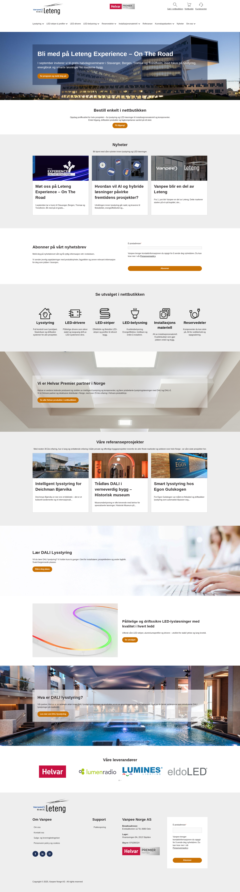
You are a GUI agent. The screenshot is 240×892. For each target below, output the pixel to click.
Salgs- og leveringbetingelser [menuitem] (47, 838)
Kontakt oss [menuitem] (39, 833)
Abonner (165, 268)
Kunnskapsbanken (163, 24)
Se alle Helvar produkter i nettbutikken (58, 400)
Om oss (189, 24)
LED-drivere (75, 24)
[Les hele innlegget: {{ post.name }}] (61, 168)
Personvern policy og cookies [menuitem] (47, 843)
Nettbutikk (189, 9)
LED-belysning (90, 24)
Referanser (147, 24)
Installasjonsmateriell (128, 24)
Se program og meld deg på (53, 76)
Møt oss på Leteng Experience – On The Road (55, 192)
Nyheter (180, 24)
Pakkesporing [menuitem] (100, 827)
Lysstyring (36, 24)
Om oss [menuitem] (37, 827)
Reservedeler (108, 24)
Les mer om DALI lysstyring (53, 714)
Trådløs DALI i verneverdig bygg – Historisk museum (113, 489)
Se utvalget (130, 640)
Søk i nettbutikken (175, 9)
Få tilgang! (120, 125)
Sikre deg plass (42, 569)
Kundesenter (201, 9)
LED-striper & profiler (55, 24)
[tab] (119, 780)
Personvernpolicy (148, 256)
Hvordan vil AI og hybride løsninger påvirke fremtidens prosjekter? (119, 192)
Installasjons (165, 323)
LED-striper (105, 323)
